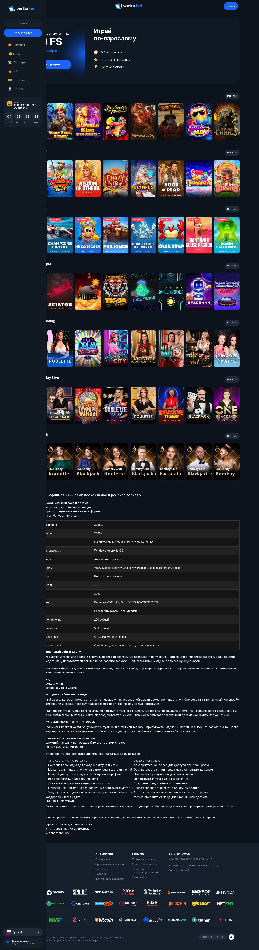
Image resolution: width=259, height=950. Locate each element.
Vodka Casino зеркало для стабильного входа (58, 507)
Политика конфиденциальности (145, 871)
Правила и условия (143, 859)
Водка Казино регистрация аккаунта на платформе (63, 511)
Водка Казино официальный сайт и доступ (57, 503)
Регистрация (23, 33)
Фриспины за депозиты (109, 878)
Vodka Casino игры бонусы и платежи (52, 515)
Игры (15, 53)
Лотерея (19, 80)
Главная (19, 45)
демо (60, 131)
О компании (102, 859)
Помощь (19, 89)
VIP (15, 71)
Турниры (19, 62)
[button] (23, 932)
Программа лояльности (110, 864)
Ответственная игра (145, 864)
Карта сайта (139, 877)
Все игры (232, 95)
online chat (195, 865)
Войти (230, 6)
